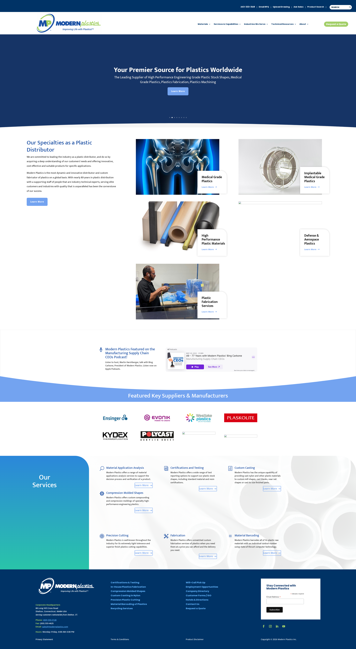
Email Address (273, 597)
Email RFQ (264, 6)
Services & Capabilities (226, 24)
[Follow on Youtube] (283, 626)
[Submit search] (350, 7)
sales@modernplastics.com (55, 626)
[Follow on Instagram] (270, 626)
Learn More (178, 91)
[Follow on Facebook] (263, 626)
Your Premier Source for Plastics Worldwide (178, 70)
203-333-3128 (248, 6)
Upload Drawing (281, 6)
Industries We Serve (254, 24)
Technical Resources (282, 24)
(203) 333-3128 (49, 620)
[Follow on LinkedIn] (277, 626)
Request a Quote (336, 24)
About (302, 24)
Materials (203, 24)
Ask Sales (298, 6)
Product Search (315, 6)
